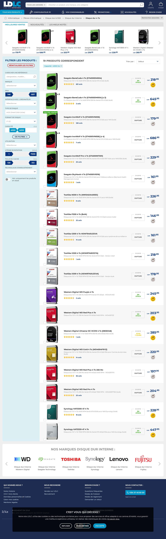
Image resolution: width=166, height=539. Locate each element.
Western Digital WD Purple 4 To (79, 292)
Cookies (27, 497)
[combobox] (36, 4)
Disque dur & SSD (53, 18)
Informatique (14, 18)
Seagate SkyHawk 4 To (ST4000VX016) (82, 174)
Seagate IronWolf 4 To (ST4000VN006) (82, 117)
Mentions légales (10, 502)
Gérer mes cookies (11, 499)
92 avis (78, 376)
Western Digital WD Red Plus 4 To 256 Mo (83, 370)
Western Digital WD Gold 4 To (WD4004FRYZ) (85, 349)
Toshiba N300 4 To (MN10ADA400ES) (81, 195)
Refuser (66, 526)
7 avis (78, 142)
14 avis (78, 240)
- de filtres (19, 137)
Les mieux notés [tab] (57, 24)
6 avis (78, 201)
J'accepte (99, 526)
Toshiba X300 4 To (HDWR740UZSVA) (81, 274)
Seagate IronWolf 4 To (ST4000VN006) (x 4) (84, 136)
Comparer (49, 89)
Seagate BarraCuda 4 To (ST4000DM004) (83, 78)
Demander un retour (93, 499)
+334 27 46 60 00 (136, 492)
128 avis (78, 123)
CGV (5, 494)
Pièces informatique (32, 18)
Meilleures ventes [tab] (15, 24)
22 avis (78, 220)
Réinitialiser (21, 65)
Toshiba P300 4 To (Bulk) (75, 214)
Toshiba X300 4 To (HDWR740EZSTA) (81, 253)
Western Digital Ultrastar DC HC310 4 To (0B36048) (88, 331)
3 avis (78, 298)
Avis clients (13, 494)
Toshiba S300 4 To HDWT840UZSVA (80, 234)
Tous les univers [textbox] (35, 5)
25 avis (78, 162)
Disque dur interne (73, 18)
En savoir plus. (113, 519)
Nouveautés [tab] (37, 24)
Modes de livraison (92, 494)
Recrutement (49, 494)
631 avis (78, 84)
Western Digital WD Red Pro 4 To (79, 389)
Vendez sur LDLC (51, 491)
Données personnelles (13, 497)
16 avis (78, 415)
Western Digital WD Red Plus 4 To (80, 312)
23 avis (78, 395)
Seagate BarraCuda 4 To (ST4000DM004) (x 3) (85, 97)
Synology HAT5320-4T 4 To (76, 429)
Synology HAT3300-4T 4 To (76, 409)
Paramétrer (82, 526)
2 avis (78, 103)
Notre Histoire (9, 491)
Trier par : (130, 61)
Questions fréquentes (93, 491)
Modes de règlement (93, 497)
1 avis (77, 182)
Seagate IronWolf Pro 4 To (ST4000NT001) (83, 156)
